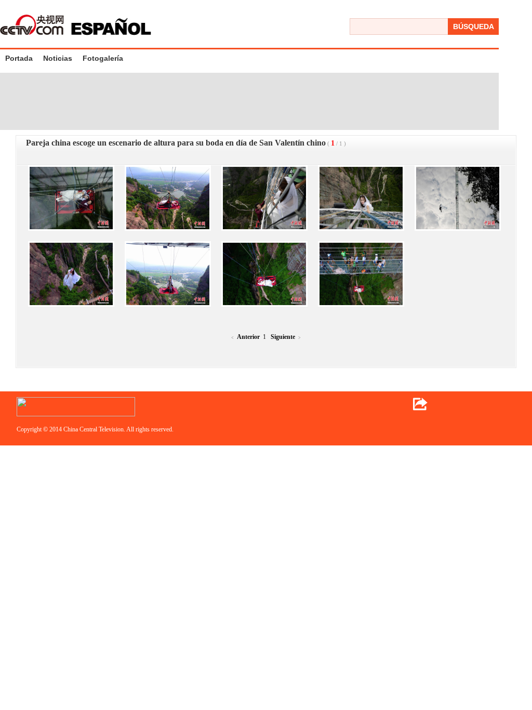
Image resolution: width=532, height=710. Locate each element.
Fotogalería (103, 58)
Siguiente (283, 336)
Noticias (57, 58)
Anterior (248, 336)
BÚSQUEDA (473, 26)
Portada (19, 58)
